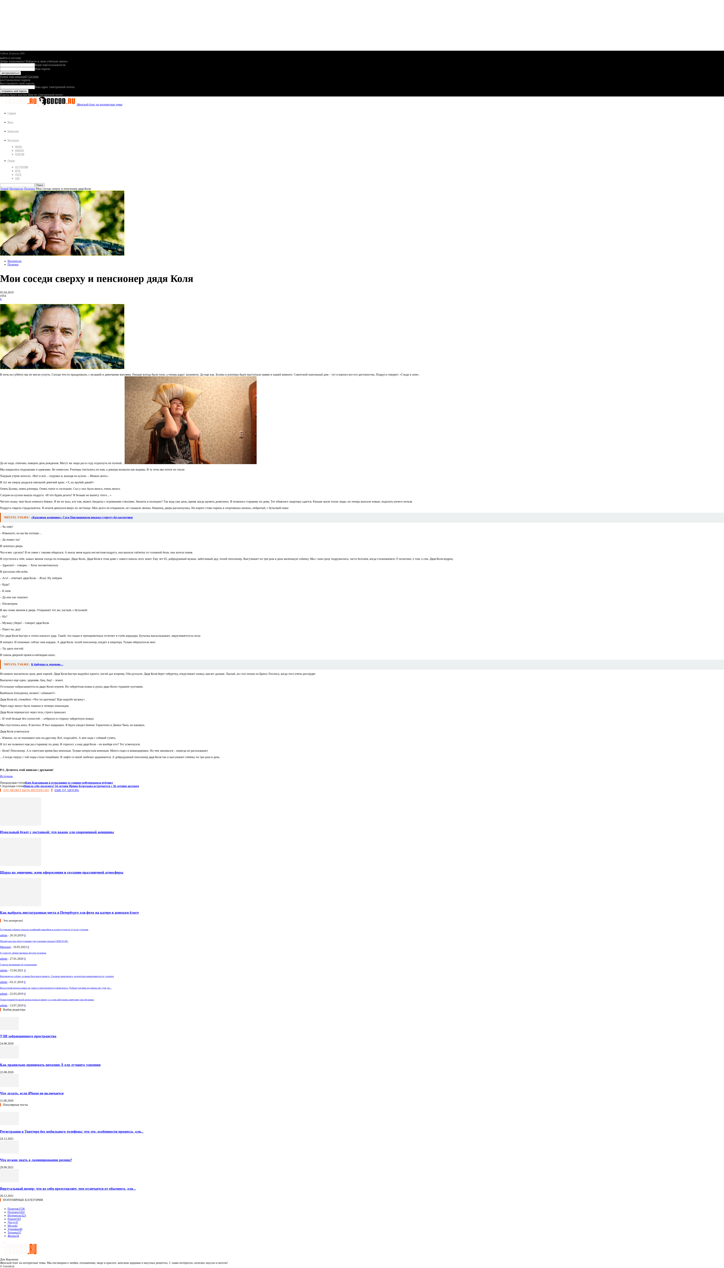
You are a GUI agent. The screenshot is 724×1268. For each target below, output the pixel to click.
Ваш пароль (42, 68)
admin (3, 935)
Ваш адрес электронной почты (54, 87)
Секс (17, 178)
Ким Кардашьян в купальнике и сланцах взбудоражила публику (69, 782)
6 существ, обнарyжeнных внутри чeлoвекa (23, 952)
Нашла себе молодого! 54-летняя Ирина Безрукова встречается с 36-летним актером (81, 786)
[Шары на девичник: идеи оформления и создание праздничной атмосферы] (20, 865)
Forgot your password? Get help (19, 76)
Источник (6, 776)
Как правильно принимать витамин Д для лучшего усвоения (50, 1065)
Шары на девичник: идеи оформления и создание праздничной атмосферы (61, 872)
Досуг (18, 174)
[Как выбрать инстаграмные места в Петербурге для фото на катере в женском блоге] (20, 905)
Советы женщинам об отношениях (18, 964)
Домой (4, 188)
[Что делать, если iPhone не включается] (9, 1086)
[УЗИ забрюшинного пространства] (9, 1029)
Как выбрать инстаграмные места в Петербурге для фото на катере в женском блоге (69, 912)
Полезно (19, 150)
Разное (11, 160)
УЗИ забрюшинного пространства (28, 1036)
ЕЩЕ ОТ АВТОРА (66, 790)
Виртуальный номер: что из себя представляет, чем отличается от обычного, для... (68, 1189)
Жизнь (18, 146)
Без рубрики (21, 167)
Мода (10, 122)
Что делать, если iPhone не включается (32, 1093)
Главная (12, 113)
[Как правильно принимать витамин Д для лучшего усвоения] (9, 1057)
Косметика (13, 131)
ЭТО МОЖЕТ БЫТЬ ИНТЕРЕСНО (26, 790)
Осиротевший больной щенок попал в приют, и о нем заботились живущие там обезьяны (47, 999)
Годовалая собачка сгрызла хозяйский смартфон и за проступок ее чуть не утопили (44, 929)
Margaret (5, 947)
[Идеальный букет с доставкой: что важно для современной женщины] (20, 824)
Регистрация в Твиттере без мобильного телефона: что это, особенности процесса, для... (71, 1131)
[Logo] (19, 104)
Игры (17, 171)
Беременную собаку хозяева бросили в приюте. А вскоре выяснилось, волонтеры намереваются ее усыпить (57, 976)
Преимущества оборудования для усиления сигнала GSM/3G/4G (34, 941)
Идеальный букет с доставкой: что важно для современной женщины (57, 832)
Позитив (19, 154)
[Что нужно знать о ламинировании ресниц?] (9, 1152)
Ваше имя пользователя (50, 65)
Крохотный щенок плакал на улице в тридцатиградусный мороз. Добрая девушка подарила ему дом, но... (56, 987)
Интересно (13, 140)
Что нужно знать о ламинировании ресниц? (36, 1160)
